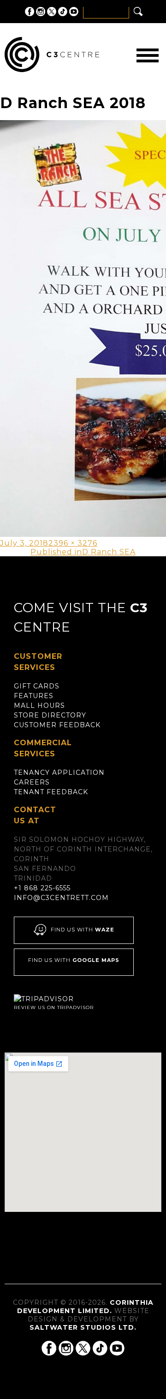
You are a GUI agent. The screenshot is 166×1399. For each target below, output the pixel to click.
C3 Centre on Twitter (51, 11)
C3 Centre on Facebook (29, 11)
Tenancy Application (59, 772)
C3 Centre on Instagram (40, 11)
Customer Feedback (57, 725)
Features (33, 696)
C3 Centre (52, 54)
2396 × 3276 (72, 543)
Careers (32, 782)
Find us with (82, 930)
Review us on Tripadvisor (54, 1007)
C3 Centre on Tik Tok (62, 11)
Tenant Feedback (51, 792)
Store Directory (50, 715)
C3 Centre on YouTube (73, 11)
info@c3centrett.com (61, 898)
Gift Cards (36, 686)
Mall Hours (39, 705)
